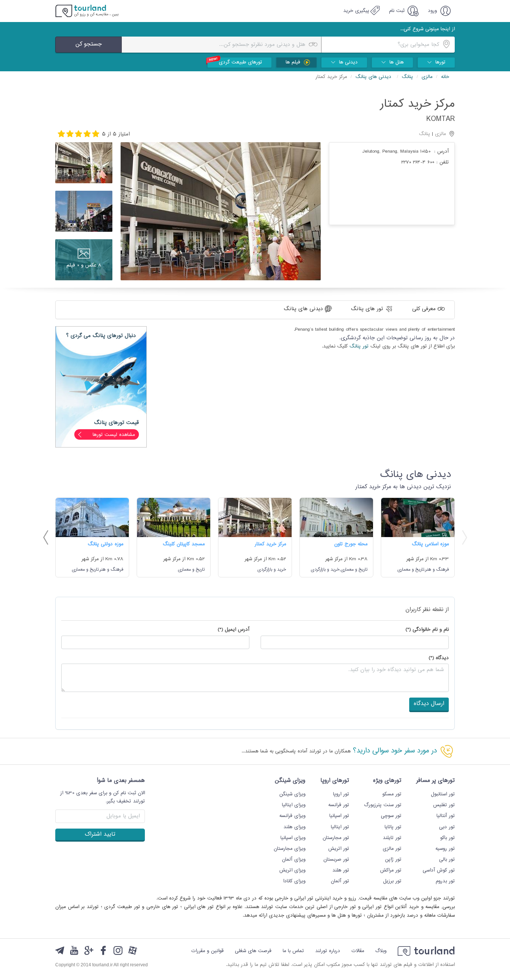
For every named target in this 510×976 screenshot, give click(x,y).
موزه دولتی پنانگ (105, 544)
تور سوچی (391, 816)
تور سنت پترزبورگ (382, 805)
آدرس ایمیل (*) (233, 629)
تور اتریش (338, 849)
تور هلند (340, 870)
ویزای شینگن (292, 794)
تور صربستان (336, 859)
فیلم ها (294, 62)
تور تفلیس (444, 805)
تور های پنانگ (368, 309)
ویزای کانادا (294, 881)
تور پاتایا (393, 827)
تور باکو (447, 838)
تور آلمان (340, 881)
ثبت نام (397, 11)
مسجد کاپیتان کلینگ (184, 544)
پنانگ (407, 77)
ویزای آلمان (293, 859)
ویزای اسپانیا (292, 838)
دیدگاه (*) (439, 658)
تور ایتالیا (340, 827)
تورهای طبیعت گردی (240, 62)
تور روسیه (445, 849)
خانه (445, 77)
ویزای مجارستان (289, 849)
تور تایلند (392, 838)
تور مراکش (390, 870)
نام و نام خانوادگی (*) (427, 629)
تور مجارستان (336, 838)
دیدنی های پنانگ (374, 77)
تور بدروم (445, 881)
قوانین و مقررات (207, 951)
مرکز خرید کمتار (270, 544)
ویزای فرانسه (292, 816)
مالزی (427, 77)
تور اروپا (341, 794)
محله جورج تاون (350, 544)
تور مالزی (392, 849)
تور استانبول (443, 794)
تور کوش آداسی (439, 870)
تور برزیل (392, 881)
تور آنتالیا (445, 816)
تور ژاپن (393, 859)
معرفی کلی (425, 309)
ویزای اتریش (292, 870)
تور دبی (447, 827)
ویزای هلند (294, 827)
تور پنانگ (358, 346)
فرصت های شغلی (253, 951)
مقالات (357, 951)
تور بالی (447, 859)
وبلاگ (380, 951)
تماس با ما (293, 951)
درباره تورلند (327, 951)
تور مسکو (391, 794)
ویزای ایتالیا (293, 805)
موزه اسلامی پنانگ (430, 544)
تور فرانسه (338, 805)
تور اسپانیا (339, 816)
